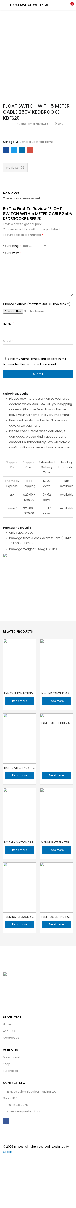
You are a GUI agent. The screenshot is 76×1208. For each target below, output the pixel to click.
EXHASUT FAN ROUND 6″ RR (19, 693)
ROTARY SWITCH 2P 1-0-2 (19, 842)
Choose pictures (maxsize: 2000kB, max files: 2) (36, 304)
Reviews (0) (15, 167)
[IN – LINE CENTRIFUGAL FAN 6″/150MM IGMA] (56, 664)
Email (8, 341)
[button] (70, 5)
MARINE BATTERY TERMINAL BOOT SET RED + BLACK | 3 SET (56, 842)
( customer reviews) (32, 123)
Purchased (10, 1071)
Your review (12, 253)
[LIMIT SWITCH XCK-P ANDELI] (19, 738)
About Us (9, 1031)
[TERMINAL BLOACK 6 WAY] (19, 887)
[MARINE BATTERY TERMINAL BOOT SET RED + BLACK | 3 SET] (56, 813)
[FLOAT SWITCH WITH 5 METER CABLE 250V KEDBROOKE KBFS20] (6, 150)
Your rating (12, 246)
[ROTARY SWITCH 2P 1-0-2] (19, 813)
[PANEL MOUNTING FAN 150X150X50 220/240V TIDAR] (56, 887)
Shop (6, 1064)
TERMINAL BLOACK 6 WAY (19, 917)
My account (11, 1057)
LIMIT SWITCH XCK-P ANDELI (19, 768)
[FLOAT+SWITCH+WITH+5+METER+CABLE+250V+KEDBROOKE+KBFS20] (14, 150)
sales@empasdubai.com (24, 1111)
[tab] (15, 167)
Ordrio (7, 1152)
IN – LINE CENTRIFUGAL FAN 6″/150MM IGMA (56, 693)
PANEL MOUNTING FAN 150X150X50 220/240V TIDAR (56, 917)
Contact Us (11, 1038)
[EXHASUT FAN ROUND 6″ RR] (19, 664)
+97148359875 (17, 1105)
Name (8, 324)
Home (7, 1024)
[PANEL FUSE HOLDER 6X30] (56, 730)
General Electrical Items (36, 142)
